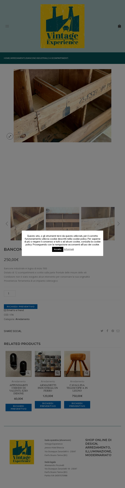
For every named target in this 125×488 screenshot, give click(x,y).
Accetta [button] (57, 249)
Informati (69, 249)
